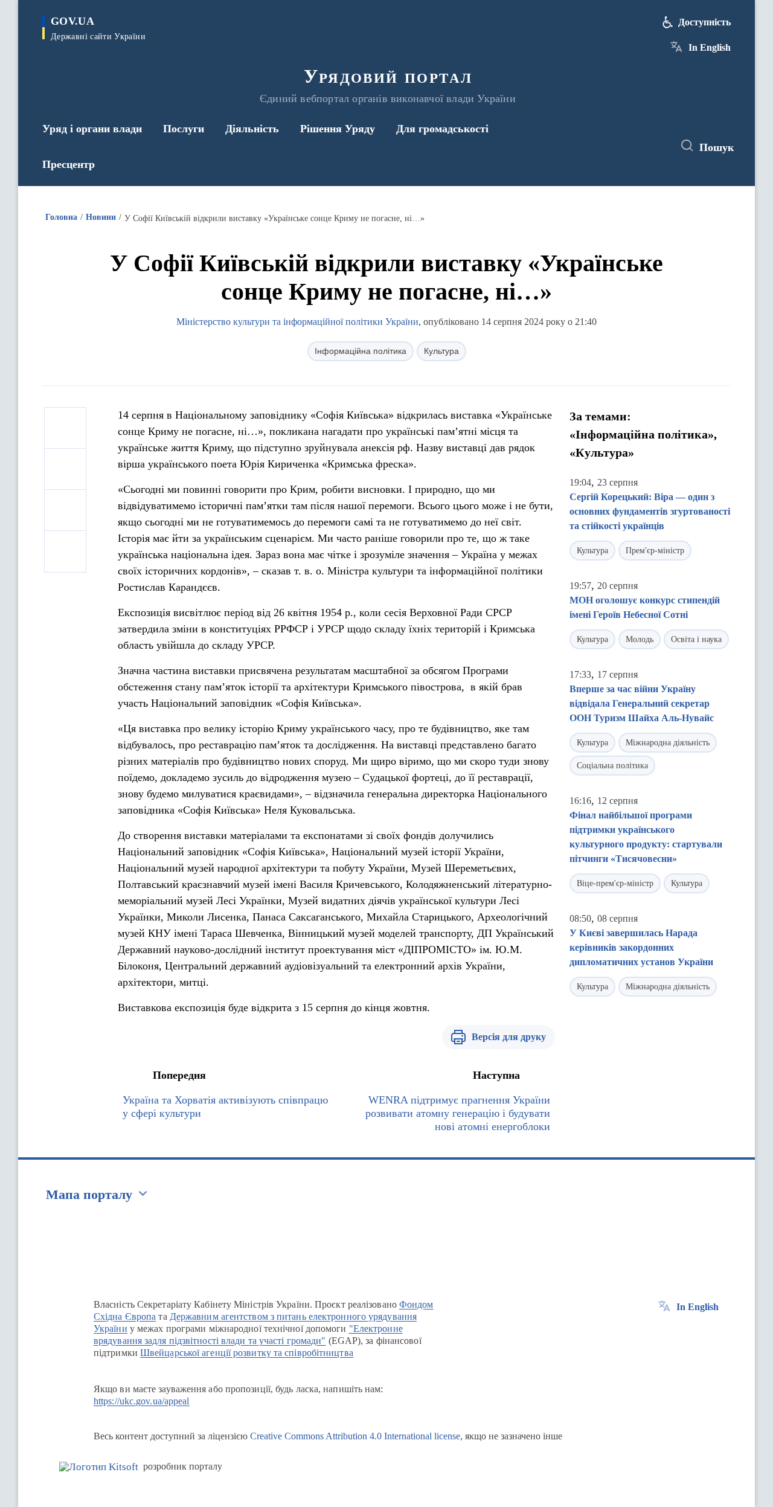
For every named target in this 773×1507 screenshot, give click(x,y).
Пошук (716, 147)
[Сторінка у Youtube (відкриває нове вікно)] (653, 146)
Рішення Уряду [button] (337, 129)
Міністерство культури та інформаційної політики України (297, 322)
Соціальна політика (612, 765)
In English (709, 47)
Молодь (639, 639)
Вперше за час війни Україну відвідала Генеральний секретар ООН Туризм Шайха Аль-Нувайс (641, 703)
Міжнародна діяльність (668, 742)
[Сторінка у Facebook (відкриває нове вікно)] (608, 146)
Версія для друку (509, 1037)
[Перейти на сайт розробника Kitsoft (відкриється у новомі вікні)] (98, 1467)
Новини (101, 217)
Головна (61, 217)
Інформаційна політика (360, 351)
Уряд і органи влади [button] (92, 129)
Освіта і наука (696, 639)
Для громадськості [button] (442, 129)
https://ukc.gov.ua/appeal (142, 1401)
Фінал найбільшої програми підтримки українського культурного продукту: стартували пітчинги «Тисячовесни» (645, 837)
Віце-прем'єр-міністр (615, 883)
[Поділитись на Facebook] (65, 428)
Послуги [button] (183, 129)
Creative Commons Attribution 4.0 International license (355, 1436)
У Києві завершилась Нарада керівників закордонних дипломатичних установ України (641, 947)
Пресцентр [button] (68, 164)
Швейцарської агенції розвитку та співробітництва (246, 1353)
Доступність (704, 22)
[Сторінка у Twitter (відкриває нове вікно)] (630, 146)
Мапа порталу (89, 1194)
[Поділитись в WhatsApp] (65, 510)
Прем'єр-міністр (655, 550)
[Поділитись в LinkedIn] (65, 551)
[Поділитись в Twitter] (65, 469)
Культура (441, 351)
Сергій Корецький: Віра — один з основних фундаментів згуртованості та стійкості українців (649, 511)
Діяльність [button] (252, 129)
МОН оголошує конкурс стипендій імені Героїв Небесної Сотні (644, 607)
